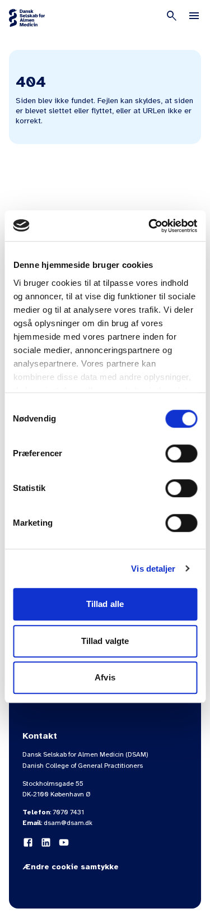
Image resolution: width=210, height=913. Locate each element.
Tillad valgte (105, 641)
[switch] (181, 453)
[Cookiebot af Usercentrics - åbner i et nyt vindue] (149, 226)
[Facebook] (28, 842)
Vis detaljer (153, 568)
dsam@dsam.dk (68, 823)
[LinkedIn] (46, 842)
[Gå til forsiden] (27, 18)
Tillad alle (105, 604)
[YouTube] (63, 842)
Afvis (105, 677)
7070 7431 (68, 812)
